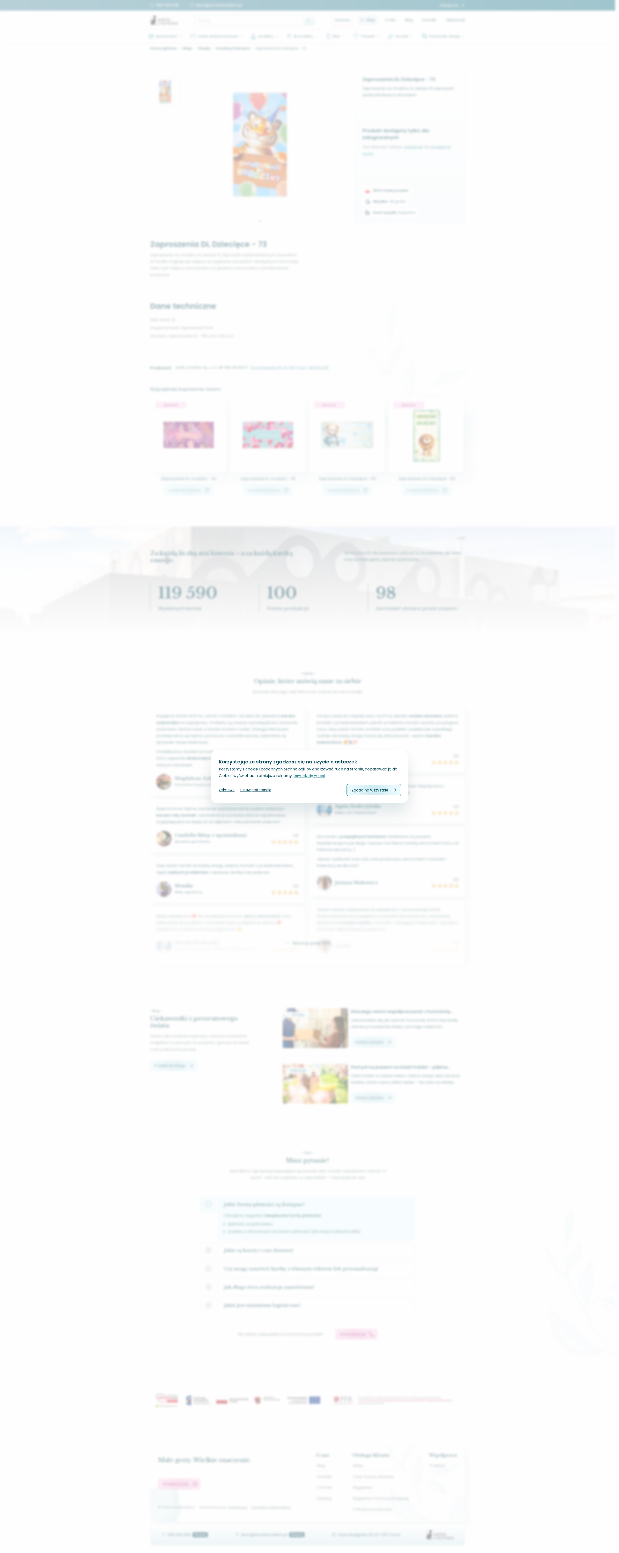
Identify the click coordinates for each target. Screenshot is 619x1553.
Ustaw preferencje (255, 789)
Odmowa (227, 789)
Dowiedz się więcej (309, 775)
